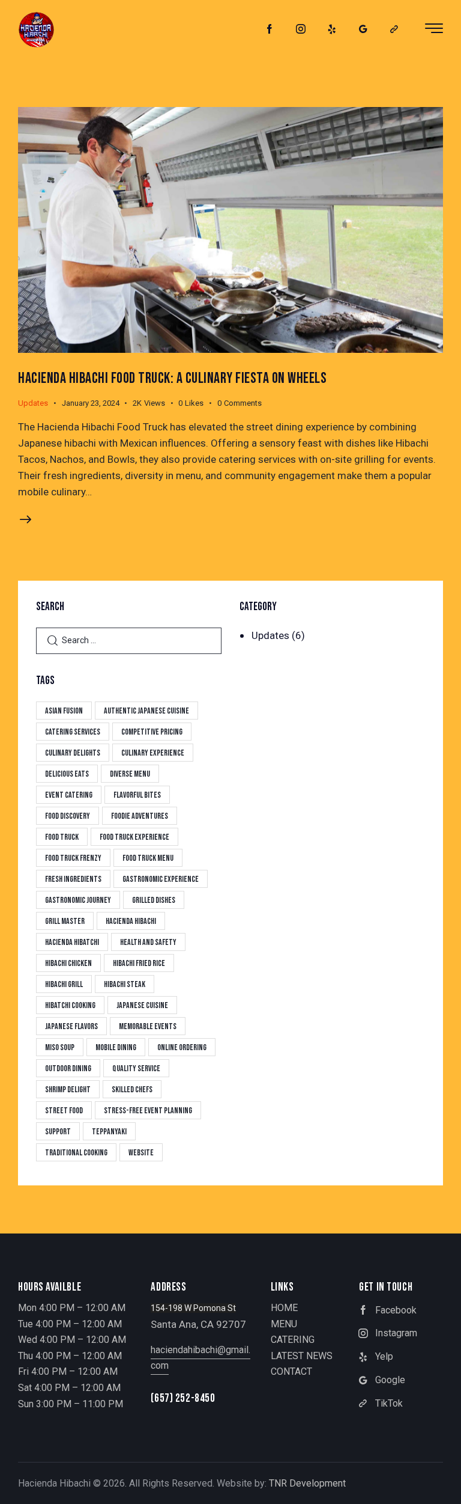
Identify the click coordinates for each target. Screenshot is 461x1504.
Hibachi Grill (64, 984)
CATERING (293, 1339)
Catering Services (72, 732)
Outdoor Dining (68, 1068)
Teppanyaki (109, 1131)
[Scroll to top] (438, 1481)
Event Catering (68, 795)
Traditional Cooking (76, 1153)
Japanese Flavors (71, 1026)
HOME (284, 1307)
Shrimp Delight (68, 1089)
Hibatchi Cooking (70, 1005)
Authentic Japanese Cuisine (146, 711)
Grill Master (65, 921)
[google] (363, 29)
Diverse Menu (130, 774)
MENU (284, 1324)
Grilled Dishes (153, 900)
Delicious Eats (67, 774)
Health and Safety (148, 942)
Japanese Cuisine (142, 1005)
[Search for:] (128, 640)
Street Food (64, 1110)
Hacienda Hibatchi (72, 942)
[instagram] (300, 29)
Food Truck (62, 837)
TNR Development (307, 1483)
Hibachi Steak (124, 984)
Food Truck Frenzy (73, 858)
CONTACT (291, 1371)
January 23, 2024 (90, 403)
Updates (33, 403)
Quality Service (136, 1068)
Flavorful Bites (137, 795)
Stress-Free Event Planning (148, 1110)
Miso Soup (59, 1047)
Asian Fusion (64, 711)
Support (58, 1131)
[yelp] (332, 29)
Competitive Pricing (151, 732)
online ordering (181, 1047)
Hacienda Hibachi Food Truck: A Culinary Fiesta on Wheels (172, 378)
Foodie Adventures (139, 816)
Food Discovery (67, 816)
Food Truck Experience (134, 837)
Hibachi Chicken (68, 963)
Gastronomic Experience (160, 879)
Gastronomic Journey (78, 900)
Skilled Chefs (132, 1089)
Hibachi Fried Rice (139, 963)
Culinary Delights (72, 753)
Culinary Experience (152, 753)
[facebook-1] (269, 29)
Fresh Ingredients (73, 879)
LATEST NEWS (302, 1356)
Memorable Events (147, 1026)
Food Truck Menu (147, 858)
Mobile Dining (115, 1047)
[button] (197, 403)
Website (141, 1153)
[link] (394, 29)
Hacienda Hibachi (131, 921)
